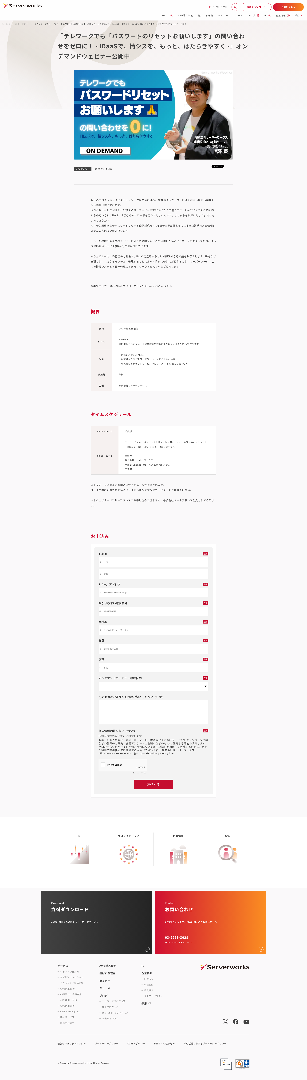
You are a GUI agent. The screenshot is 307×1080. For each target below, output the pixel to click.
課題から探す (67, 1022)
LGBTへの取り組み (164, 1043)
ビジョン (149, 979)
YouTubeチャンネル (113, 1012)
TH (225, 7)
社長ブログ (108, 1007)
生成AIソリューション (72, 977)
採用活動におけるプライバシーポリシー (205, 1043)
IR (265, 15)
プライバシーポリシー (106, 1043)
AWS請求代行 (67, 988)
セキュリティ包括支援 (72, 983)
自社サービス (67, 1017)
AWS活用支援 (67, 1005)
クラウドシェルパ (69, 971)
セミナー (223, 15)
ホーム (5, 24)
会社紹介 (149, 984)
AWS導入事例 (185, 15)
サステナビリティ (153, 996)
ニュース (238, 15)
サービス (164, 15)
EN (217, 7)
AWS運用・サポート (71, 1000)
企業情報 (281, 15)
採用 (297, 15)
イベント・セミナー (21, 24)
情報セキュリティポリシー (72, 1043)
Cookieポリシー (136, 1043)
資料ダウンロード (256, 7)
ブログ (251, 15)
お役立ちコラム (110, 1018)
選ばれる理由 (205, 15)
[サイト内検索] (235, 7)
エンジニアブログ (111, 1001)
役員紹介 (149, 990)
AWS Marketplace (70, 1011)
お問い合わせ (288, 7)
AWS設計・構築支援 (71, 994)
